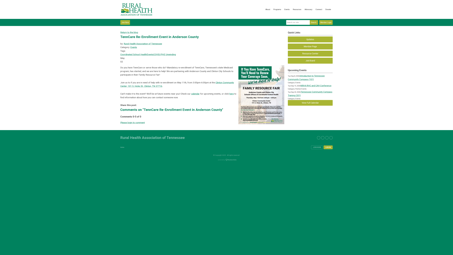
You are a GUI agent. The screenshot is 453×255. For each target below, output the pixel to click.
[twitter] (318, 137)
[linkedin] (327, 137)
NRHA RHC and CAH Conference (316, 85)
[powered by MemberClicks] (226, 160)
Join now (317, 147)
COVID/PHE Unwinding (164, 54)
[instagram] (331, 137)
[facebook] (322, 137)
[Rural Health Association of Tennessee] (136, 9)
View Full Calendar (310, 103)
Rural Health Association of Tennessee (143, 43)
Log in (328, 147)
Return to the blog (129, 32)
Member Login (325, 22)
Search (313, 22)
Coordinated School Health (133, 54)
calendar (195, 93)
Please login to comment (132, 122)
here (231, 93)
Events (133, 47)
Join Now (125, 22)
